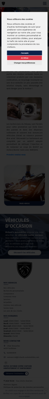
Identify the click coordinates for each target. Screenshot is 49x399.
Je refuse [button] (24, 58)
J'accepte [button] (24, 53)
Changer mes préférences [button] (24, 63)
